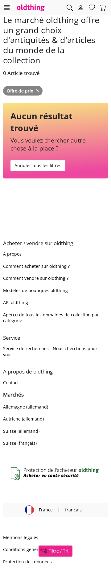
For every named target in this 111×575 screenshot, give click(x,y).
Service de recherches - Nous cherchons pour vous (50, 351)
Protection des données (27, 562)
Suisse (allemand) (21, 431)
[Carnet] (92, 8)
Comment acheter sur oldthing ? (36, 266)
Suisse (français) (20, 443)
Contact (11, 382)
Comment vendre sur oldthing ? (35, 278)
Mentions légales (20, 537)
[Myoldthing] (81, 8)
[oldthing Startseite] (31, 7)
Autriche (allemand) (23, 419)
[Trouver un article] (70, 8)
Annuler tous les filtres (37, 165)
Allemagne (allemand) (25, 407)
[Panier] (103, 8)
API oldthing (15, 302)
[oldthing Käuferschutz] (55, 474)
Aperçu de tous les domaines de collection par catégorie (51, 317)
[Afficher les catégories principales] (6, 7)
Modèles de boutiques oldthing (35, 290)
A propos (12, 254)
